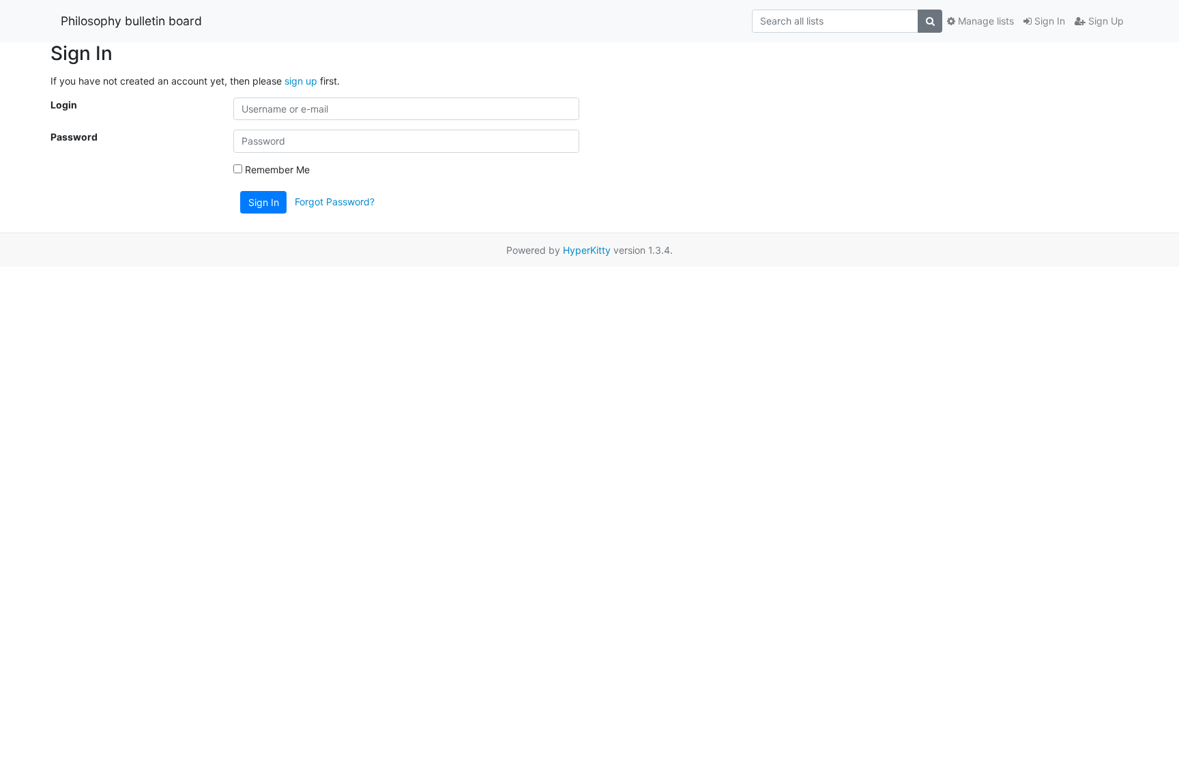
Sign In (1048, 21)
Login (63, 105)
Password (74, 137)
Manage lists (984, 21)
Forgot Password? (335, 201)
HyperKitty (587, 250)
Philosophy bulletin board (131, 21)
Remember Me (276, 169)
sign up (301, 81)
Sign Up (1105, 21)
